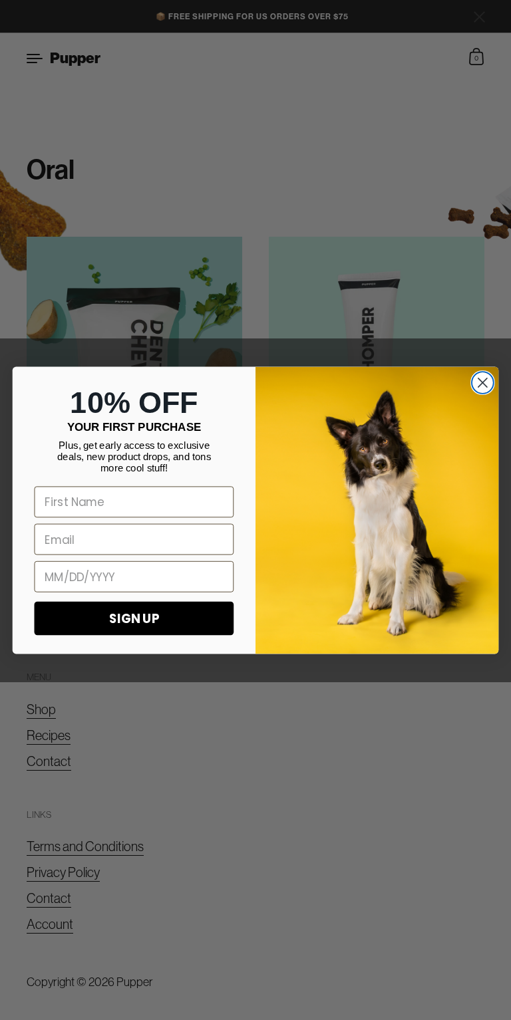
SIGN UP (134, 617)
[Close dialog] (483, 383)
